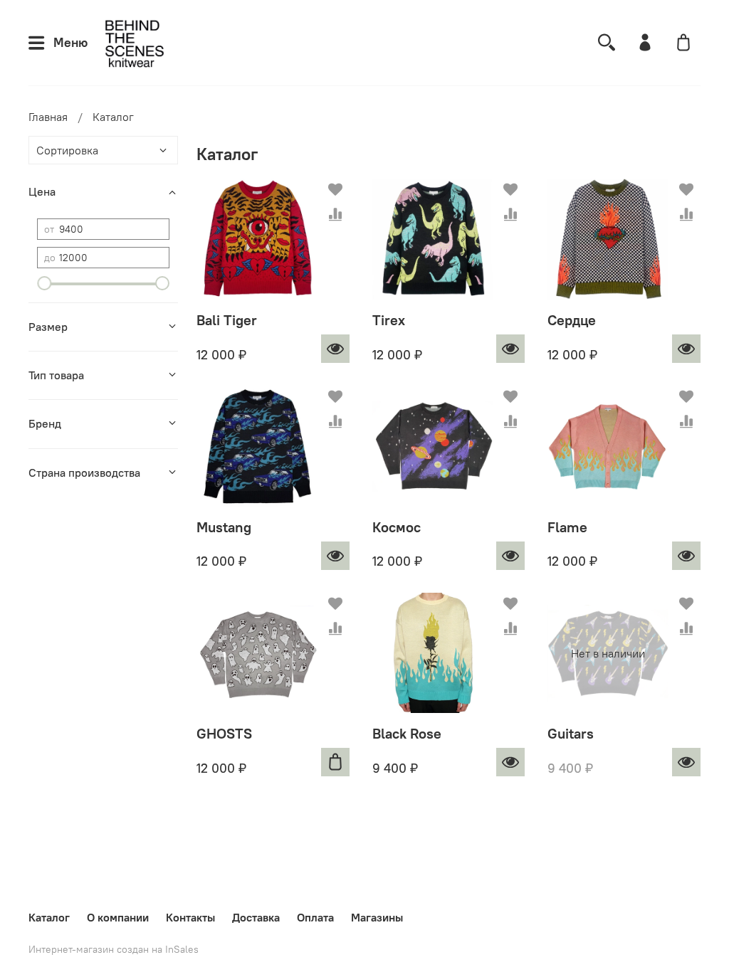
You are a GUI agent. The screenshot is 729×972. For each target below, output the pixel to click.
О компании (118, 917)
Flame (567, 527)
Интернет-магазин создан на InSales (113, 949)
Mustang (223, 527)
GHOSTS (224, 733)
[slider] (44, 283)
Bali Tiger (226, 320)
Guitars (570, 733)
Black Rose (406, 733)
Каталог (49, 917)
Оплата (315, 917)
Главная (48, 117)
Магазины (377, 917)
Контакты (190, 917)
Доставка (256, 917)
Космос (396, 527)
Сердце (571, 320)
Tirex (388, 320)
